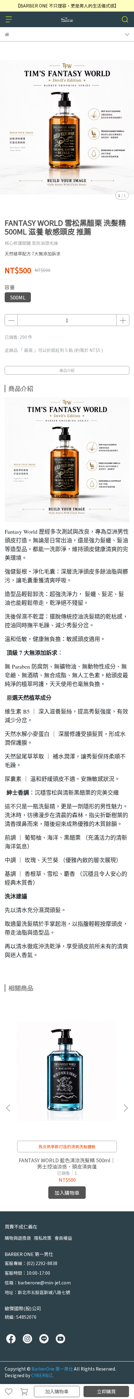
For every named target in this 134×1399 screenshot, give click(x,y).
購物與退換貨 (18, 1238)
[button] (125, 1108)
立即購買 (106, 1391)
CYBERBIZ (41, 1375)
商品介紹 (67, 370)
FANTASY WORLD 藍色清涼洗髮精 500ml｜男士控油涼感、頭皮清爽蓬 (67, 1163)
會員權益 (63, 1238)
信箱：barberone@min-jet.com (38, 1282)
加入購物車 (57, 1391)
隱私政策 (42, 1238)
